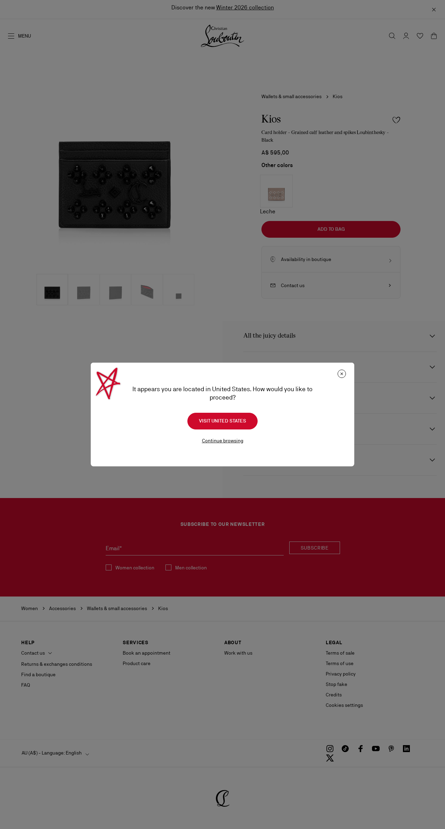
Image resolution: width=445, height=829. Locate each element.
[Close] (342, 374)
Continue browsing (222, 440)
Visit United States (222, 421)
